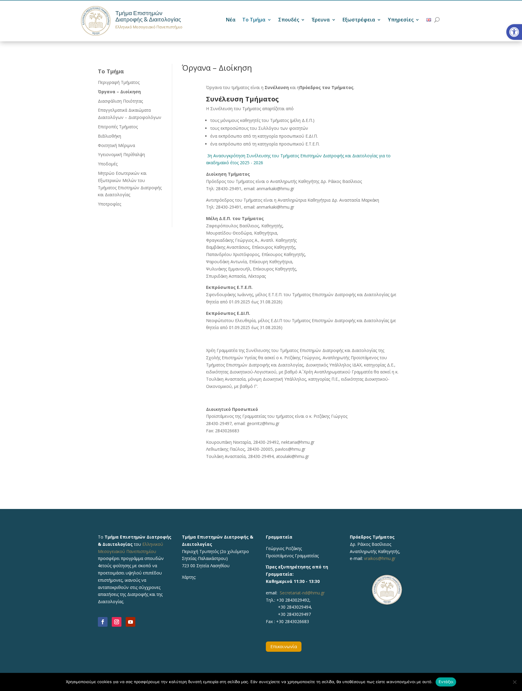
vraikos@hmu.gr (379, 558)
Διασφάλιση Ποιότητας (120, 101)
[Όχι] (514, 682)
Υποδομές (108, 164)
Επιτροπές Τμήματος (118, 127)
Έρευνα (321, 20)
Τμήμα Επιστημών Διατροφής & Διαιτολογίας (148, 16)
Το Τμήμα (254, 20)
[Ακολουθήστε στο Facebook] (103, 622)
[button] (514, 32)
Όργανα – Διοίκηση (119, 91)
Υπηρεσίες (401, 20)
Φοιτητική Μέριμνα (116, 145)
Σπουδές (288, 20)
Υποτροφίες (109, 204)
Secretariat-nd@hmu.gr (302, 593)
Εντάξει (446, 681)
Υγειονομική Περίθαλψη (121, 154)
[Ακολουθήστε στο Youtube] (130, 622)
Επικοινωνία (283, 646)
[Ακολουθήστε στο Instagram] (116, 622)
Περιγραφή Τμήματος (119, 82)
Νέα (231, 20)
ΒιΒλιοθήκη (109, 136)
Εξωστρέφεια (359, 20)
